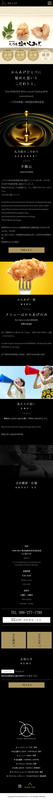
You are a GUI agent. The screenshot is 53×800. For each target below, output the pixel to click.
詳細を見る (26, 250)
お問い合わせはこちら (29, 619)
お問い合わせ (27, 768)
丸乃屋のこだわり (27, 751)
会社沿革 (39, 638)
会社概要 (13, 638)
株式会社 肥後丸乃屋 (9, 3)
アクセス (27, 763)
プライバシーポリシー (27, 776)
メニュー (27, 755)
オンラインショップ (27, 772)
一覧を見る (26, 685)
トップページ (27, 747)
